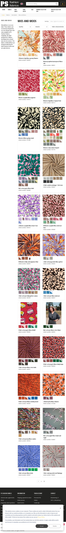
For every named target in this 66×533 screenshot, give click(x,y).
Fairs (2, 510)
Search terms (20, 503)
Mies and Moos (6, 20)
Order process (21, 500)
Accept (42, 526)
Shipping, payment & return (24, 497)
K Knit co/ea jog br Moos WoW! (27, 330)
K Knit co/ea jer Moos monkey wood (28, 401)
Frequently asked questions (8, 503)
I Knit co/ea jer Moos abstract (51, 296)
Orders (36, 500)
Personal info (37, 497)
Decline (55, 526)
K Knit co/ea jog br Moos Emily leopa (53, 364)
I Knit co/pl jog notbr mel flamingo (52, 473)
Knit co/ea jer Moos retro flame (52, 330)
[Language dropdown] (22, 4)
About (2, 500)
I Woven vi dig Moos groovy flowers (28, 58)
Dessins (37, 26)
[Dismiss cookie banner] (60, 508)
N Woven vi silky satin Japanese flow (28, 262)
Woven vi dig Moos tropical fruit (52, 101)
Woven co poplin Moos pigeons (27, 97)
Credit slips (37, 503)
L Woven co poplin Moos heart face (28, 226)
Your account (38, 493)
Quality (21, 26)
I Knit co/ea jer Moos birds (26, 473)
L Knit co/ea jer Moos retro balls (27, 367)
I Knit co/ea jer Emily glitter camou (28, 296)
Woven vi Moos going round (26, 138)
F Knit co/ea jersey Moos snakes (27, 439)
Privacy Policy (41, 517)
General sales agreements (7, 497)
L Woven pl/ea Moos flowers (51, 401)
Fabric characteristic (57, 26)
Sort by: (47, 21)
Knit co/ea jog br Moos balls (26, 188)
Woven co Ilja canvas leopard (51, 148)
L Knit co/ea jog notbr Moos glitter (53, 262)
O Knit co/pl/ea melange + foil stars (53, 185)
